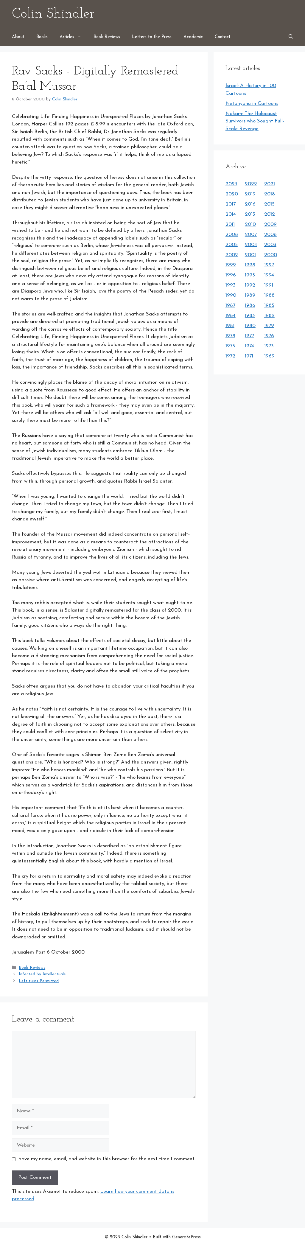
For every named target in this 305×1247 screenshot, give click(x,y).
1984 (230, 315)
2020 (231, 194)
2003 (270, 244)
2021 (269, 183)
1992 (250, 285)
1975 (230, 346)
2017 (230, 204)
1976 (269, 335)
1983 (250, 315)
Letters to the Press (152, 37)
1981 (229, 325)
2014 (230, 214)
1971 (249, 356)
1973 (269, 346)
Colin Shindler (53, 14)
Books (42, 37)
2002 (231, 254)
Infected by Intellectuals (42, 974)
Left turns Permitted (39, 981)
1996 (230, 275)
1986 (250, 305)
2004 (251, 244)
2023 (231, 183)
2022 (251, 183)
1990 (230, 295)
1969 (269, 356)
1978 (230, 335)
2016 (250, 204)
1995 (250, 275)
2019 (250, 194)
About (18, 37)
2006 (270, 234)
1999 (230, 265)
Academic (193, 37)
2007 (251, 234)
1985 (269, 305)
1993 (230, 285)
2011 (230, 224)
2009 (270, 224)
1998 (250, 265)
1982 (269, 315)
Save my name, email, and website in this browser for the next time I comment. (106, 1159)
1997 (269, 265)
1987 (230, 305)
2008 (231, 234)
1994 (269, 275)
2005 (231, 244)
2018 (269, 194)
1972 (230, 356)
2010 (250, 224)
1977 (249, 335)
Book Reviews (107, 37)
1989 (250, 295)
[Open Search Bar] (291, 37)
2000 (270, 254)
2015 (269, 204)
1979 (269, 325)
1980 (250, 325)
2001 (250, 254)
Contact (223, 37)
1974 (249, 346)
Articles (67, 37)
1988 (269, 295)
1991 (268, 285)
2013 (250, 214)
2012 (269, 214)
